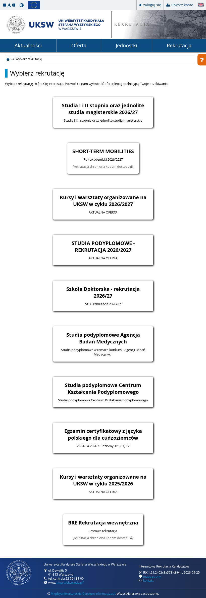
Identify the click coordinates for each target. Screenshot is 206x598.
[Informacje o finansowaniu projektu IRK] (34, 5)
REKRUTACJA (132, 25)
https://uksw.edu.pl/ (70, 582)
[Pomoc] (201, 59)
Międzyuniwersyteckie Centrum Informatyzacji (83, 593)
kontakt (148, 580)
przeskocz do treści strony (1, 1)
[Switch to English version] (200, 5)
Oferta (78, 45)
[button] (4, 5)
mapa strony (152, 576)
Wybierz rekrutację (37, 73)
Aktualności (28, 45)
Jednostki (126, 45)
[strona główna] (8, 59)
